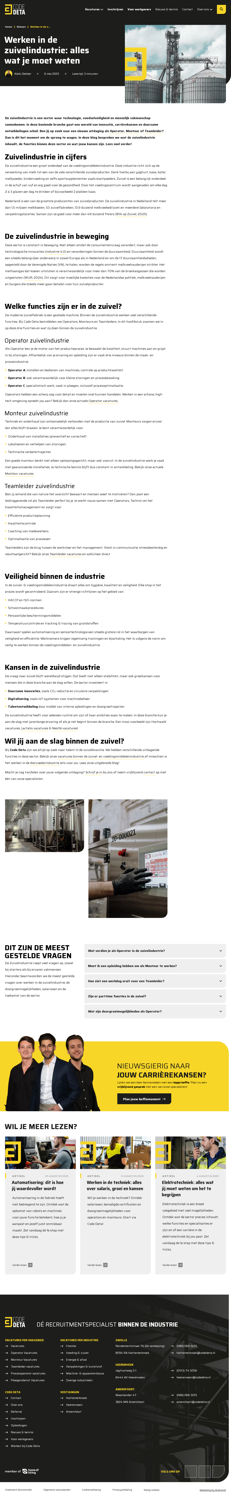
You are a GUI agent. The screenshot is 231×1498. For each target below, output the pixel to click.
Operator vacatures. (103, 400)
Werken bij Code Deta (25, 1446)
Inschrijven (115, 9)
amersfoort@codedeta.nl (193, 1402)
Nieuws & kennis (166, 9)
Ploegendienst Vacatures (28, 1380)
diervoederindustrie (45, 762)
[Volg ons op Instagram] (218, 1472)
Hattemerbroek (76, 1398)
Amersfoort (74, 1412)
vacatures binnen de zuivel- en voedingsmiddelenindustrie (101, 756)
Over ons (203, 9)
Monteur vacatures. (19, 473)
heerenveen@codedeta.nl (193, 1377)
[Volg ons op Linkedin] (205, 1472)
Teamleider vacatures (66, 554)
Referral (16, 1412)
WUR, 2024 (33, 277)
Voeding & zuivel (77, 1353)
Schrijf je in (93, 772)
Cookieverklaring (91, 1490)
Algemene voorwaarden (57, 1490)
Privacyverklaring (122, 1490)
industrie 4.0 (55, 251)
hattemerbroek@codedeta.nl (195, 1353)
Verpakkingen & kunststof (84, 1366)
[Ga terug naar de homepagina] (15, 9)
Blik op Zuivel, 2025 (131, 214)
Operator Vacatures (24, 1353)
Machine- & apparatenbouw (85, 1373)
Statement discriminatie (18, 1490)
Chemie (71, 1346)
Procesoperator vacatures (28, 1373)
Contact (187, 9)
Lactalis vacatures (34, 728)
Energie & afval (76, 1360)
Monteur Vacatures (24, 1360)
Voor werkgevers (139, 9)
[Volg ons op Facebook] (191, 1472)
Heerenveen (74, 1405)
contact (150, 772)
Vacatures (92, 9)
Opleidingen (19, 1425)
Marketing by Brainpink (213, 1490)
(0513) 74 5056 (186, 1370)
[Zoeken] (221, 9)
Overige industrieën (79, 1380)
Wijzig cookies (152, 1490)
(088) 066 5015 (186, 1346)
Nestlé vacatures (64, 728)
